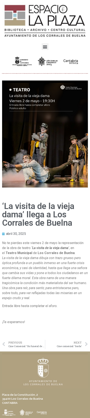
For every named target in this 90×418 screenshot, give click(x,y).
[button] (45, 46)
